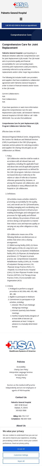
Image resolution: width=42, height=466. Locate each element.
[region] (21, 446)
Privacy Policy (21, 377)
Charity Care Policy (21, 369)
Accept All (21, 449)
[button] (21, 19)
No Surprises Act (21, 375)
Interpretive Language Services (21, 372)
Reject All (21, 461)
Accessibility (21, 367)
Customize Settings (21, 455)
